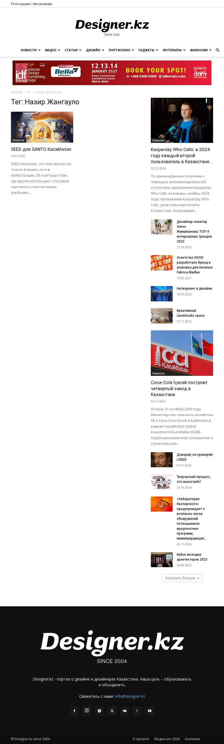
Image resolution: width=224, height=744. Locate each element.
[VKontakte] (124, 711)
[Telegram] (99, 711)
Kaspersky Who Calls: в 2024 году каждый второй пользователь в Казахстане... (182, 155)
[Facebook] (74, 711)
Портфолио (119, 50)
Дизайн (93, 50)
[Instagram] (86, 710)
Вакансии (199, 50)
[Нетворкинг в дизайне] (162, 293)
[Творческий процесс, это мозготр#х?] (162, 481)
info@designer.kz (130, 696)
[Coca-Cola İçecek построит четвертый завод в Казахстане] (182, 353)
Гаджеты (146, 50)
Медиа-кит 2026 (167, 739)
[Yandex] (137, 711)
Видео (50, 50)
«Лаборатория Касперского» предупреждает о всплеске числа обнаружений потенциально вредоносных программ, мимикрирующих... (192, 518)
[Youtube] (149, 711)
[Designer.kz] (112, 26)
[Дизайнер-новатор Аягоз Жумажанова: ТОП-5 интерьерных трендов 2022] (162, 227)
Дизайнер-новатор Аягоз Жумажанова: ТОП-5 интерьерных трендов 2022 (194, 231)
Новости (29, 50)
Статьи (71, 50)
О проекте (140, 739)
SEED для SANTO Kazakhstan (41, 149)
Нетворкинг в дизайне (194, 288)
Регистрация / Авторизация (31, 4)
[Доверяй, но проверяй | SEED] (162, 459)
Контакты (192, 739)
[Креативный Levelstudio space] (162, 316)
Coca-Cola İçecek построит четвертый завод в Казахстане (179, 388)
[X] (112, 711)
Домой (16, 92)
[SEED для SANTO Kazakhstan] (42, 127)
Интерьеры (172, 50)
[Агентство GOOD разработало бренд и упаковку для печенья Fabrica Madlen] (162, 262)
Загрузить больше (180, 578)
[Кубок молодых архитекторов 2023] (162, 559)
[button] (217, 50)
